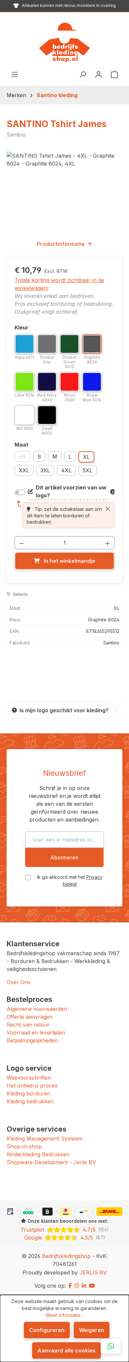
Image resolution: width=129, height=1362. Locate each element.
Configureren (46, 1330)
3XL (45, 470)
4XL (66, 470)
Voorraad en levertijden (36, 1032)
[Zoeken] (83, 74)
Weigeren (91, 1330)
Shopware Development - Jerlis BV (51, 1162)
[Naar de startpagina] (64, 42)
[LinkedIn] (84, 1286)
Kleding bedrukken (30, 1101)
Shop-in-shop (24, 1146)
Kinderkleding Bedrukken (38, 1154)
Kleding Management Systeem (44, 1138)
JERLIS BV (93, 1272)
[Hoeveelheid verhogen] (108, 542)
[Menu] (14, 74)
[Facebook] (70, 1286)
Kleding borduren (28, 1093)
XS (24, 457)
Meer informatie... (64, 1315)
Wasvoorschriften (29, 1077)
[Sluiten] (108, 509)
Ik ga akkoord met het (70, 880)
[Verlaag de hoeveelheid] (21, 542)
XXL (24, 470)
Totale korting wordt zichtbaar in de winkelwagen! (59, 284)
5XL (87, 470)
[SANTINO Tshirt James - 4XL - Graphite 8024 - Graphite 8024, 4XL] (64, 189)
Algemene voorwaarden (37, 1009)
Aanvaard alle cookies (66, 1350)
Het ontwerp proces (32, 1085)
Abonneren (64, 857)
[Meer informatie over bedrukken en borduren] (112, 491)
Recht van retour (28, 1024)
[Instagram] (76, 1286)
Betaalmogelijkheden (32, 1040)
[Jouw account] (99, 74)
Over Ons (18, 982)
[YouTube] (92, 1286)
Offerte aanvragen (30, 1016)
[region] (64, 189)
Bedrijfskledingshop (66, 1256)
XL (86, 457)
